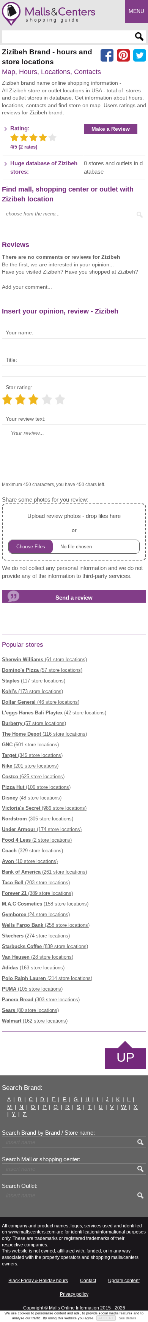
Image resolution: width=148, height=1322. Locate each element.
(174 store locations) (42, 829)
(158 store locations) (45, 904)
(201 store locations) (30, 766)
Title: (11, 360)
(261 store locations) (44, 872)
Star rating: (19, 387)
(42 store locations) (54, 713)
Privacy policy (74, 1294)
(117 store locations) (33, 681)
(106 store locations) (36, 787)
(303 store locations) (41, 999)
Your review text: (26, 419)
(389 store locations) (37, 893)
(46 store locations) (40, 702)
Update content (124, 1280)
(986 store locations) (44, 808)
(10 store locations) (30, 861)
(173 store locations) (32, 691)
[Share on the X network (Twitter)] (139, 55)
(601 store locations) (30, 744)
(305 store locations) (37, 819)
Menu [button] (136, 11)
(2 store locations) (37, 840)
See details (127, 1318)
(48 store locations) (31, 798)
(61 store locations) (44, 659)
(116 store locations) (44, 734)
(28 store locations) (37, 957)
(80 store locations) (30, 1010)
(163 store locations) (33, 968)
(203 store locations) (36, 882)
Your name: (19, 332)
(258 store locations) (46, 925)
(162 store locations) (35, 1021)
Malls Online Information (74, 1308)
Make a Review (110, 129)
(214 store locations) (47, 978)
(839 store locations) (45, 946)
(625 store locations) (33, 776)
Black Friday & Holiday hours (38, 1280)
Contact (88, 1280)
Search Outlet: (20, 1186)
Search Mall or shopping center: (41, 1159)
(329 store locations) (32, 850)
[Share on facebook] (107, 55)
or (74, 523)
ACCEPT (106, 1318)
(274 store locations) (36, 936)
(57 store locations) (42, 670)
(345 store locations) (32, 755)
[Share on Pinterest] (123, 55)
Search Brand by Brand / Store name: (48, 1133)
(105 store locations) (32, 989)
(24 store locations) (36, 914)
